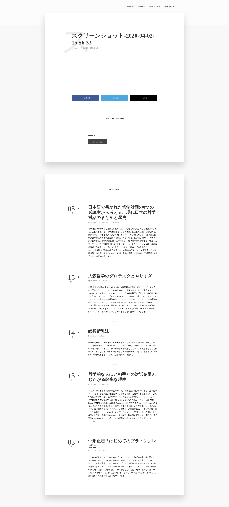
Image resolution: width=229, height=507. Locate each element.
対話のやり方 (142, 6)
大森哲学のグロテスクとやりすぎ (120, 276)
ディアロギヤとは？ (169, 6)
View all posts (97, 142)
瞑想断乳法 (98, 331)
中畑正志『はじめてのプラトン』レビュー (122, 443)
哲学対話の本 (131, 6)
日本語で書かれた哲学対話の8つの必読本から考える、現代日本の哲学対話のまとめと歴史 (122, 212)
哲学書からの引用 (154, 6)
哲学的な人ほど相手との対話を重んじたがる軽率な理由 (122, 377)
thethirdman (94, 222)
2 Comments (115, 222)
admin (76, 48)
